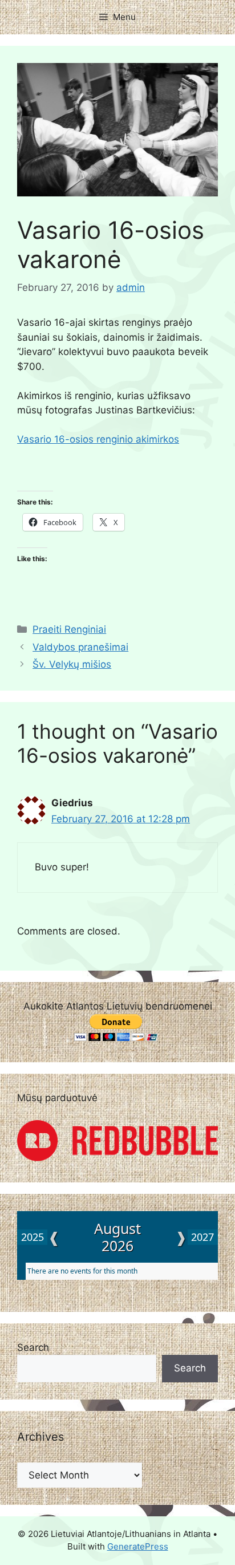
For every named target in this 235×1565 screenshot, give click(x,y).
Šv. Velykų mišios (72, 664)
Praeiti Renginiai (69, 629)
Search (33, 1347)
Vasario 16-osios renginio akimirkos (98, 439)
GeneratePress (137, 1546)
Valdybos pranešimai (80, 647)
